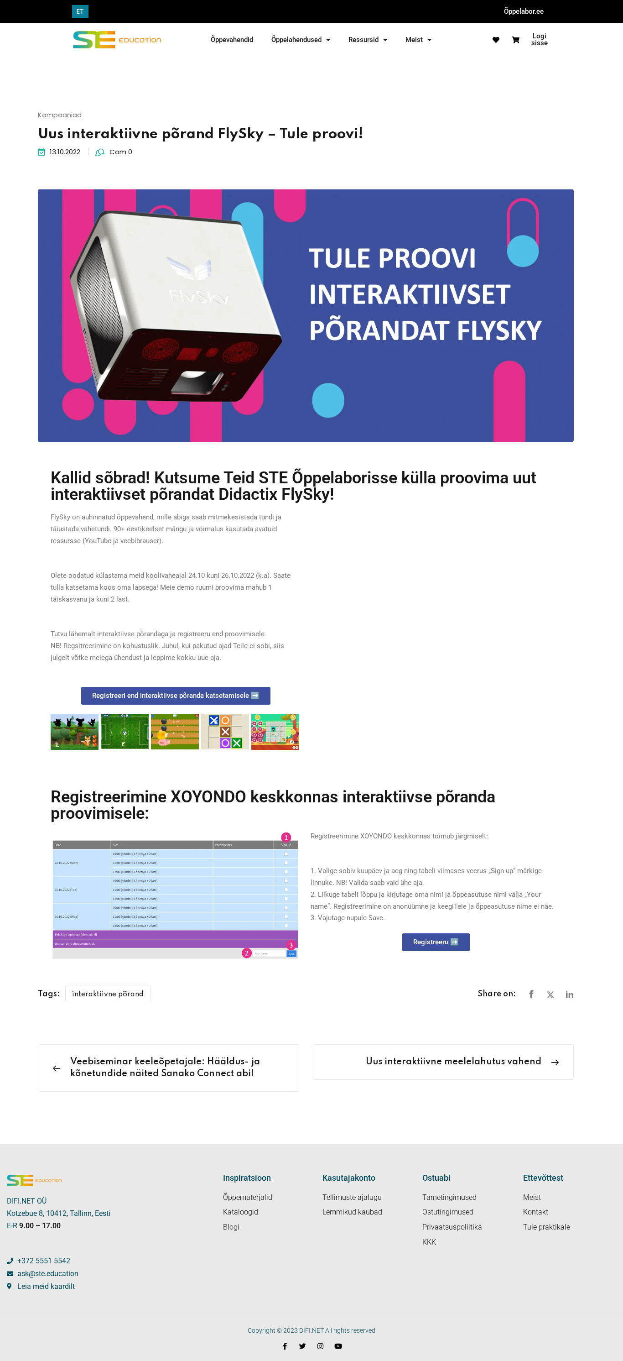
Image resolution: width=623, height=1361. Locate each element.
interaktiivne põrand (108, 994)
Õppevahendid (232, 40)
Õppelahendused (296, 40)
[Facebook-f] (284, 1346)
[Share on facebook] (531, 995)
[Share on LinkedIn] (570, 995)
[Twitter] (302, 1346)
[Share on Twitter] (550, 995)
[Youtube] (338, 1346)
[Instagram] (320, 1346)
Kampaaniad (60, 115)
